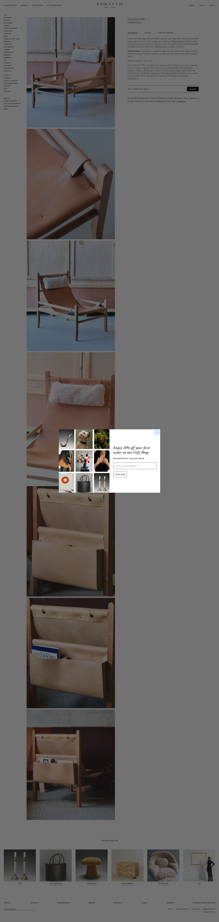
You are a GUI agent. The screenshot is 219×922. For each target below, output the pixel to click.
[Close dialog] (157, 432)
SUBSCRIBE (120, 474)
